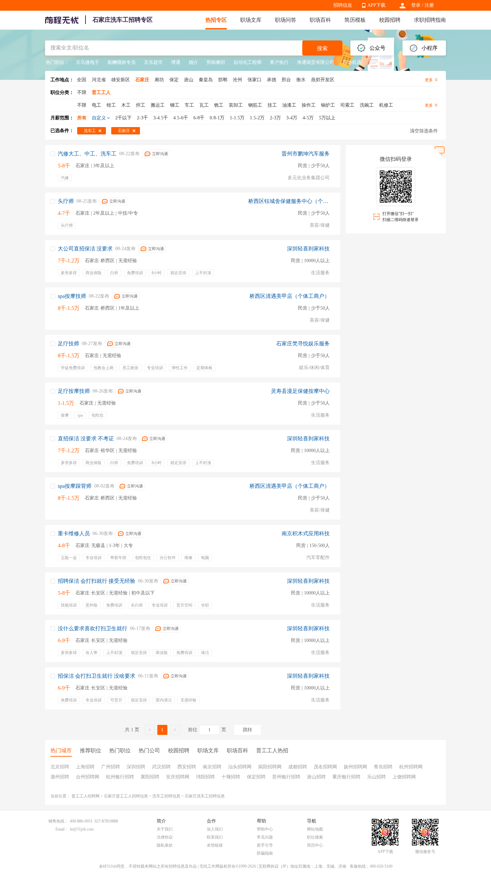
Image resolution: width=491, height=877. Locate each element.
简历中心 (315, 845)
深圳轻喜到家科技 (308, 248)
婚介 (193, 62)
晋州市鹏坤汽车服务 (306, 153)
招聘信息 (342, 5)
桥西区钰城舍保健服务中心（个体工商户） (289, 201)
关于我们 (165, 829)
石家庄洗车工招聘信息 (205, 796)
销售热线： (58, 821)
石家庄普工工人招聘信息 (126, 796)
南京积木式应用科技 (306, 533)
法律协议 (165, 837)
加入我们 (215, 829)
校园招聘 (389, 20)
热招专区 (216, 20)
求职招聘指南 (430, 20)
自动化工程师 (247, 62)
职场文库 (251, 20)
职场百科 (320, 20)
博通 (175, 62)
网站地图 (315, 829)
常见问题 (265, 837)
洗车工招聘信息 (166, 796)
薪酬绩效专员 (122, 62)
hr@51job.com (82, 829)
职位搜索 (315, 837)
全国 (81, 79)
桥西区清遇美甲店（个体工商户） (290, 296)
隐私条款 (165, 845)
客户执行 (279, 62)
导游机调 (352, 62)
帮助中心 (265, 829)
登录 (416, 5)
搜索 (322, 48)
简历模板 (355, 20)
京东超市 (153, 62)
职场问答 (285, 20)
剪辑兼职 (215, 62)
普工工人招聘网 (85, 796)
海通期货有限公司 (315, 62)
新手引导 (265, 845)
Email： (61, 829)
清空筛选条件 (424, 130)
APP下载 (376, 5)
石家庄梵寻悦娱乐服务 (303, 343)
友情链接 (215, 845)
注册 (429, 5)
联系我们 (215, 837)
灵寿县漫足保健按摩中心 (300, 391)
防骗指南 (265, 853)
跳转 (247, 729)
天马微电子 (87, 62)
